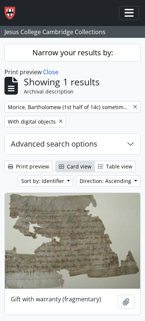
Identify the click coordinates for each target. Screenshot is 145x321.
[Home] (12, 13)
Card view (78, 166)
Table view (118, 166)
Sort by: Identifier (43, 180)
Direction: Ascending (106, 180)
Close (50, 72)
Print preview (31, 166)
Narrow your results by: (72, 53)
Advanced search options (54, 144)
